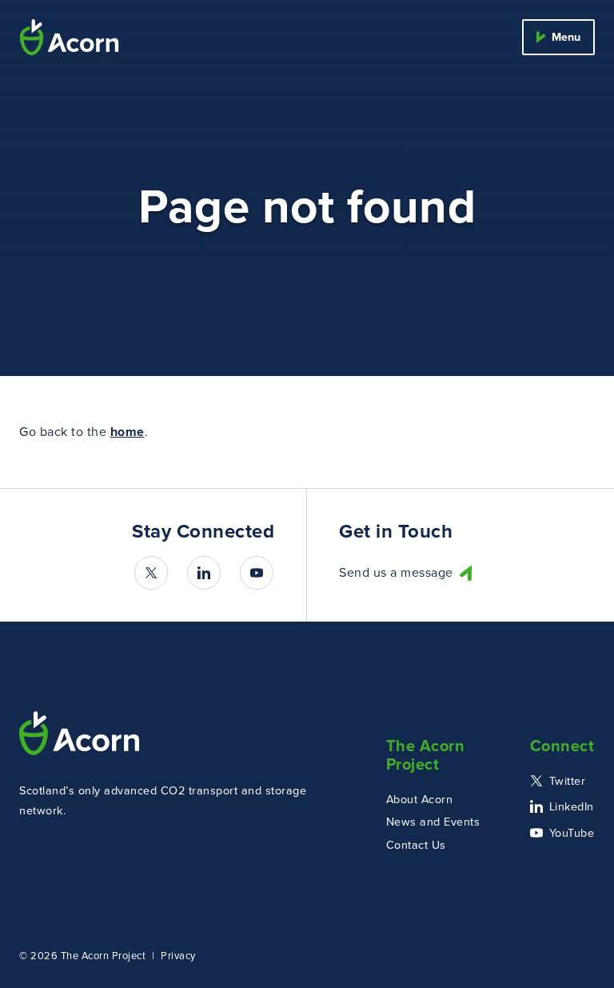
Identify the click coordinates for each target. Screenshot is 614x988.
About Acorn (419, 799)
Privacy (178, 955)
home (127, 431)
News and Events (433, 821)
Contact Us (416, 845)
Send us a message (396, 573)
